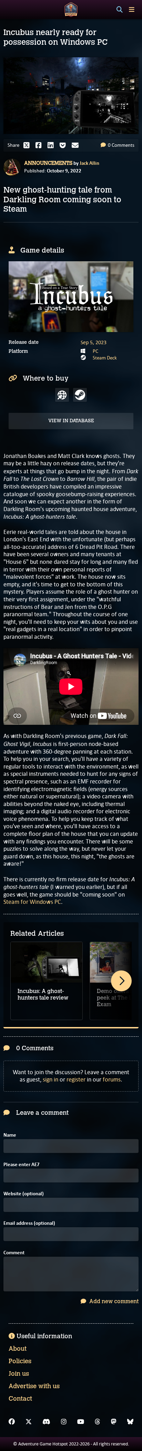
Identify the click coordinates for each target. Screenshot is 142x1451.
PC (95, 351)
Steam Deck (105, 358)
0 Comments (120, 145)
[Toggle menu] (132, 9)
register (76, 1079)
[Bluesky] (130, 1422)
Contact (20, 1398)
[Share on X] (28, 145)
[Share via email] (77, 145)
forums (112, 1079)
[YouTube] (80, 1422)
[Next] (121, 980)
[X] (29, 1422)
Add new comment (113, 1301)
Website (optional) (23, 1193)
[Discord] (46, 1422)
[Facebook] (12, 1422)
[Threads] (97, 1422)
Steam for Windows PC (32, 902)
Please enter (21, 1164)
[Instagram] (64, 1422)
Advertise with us (34, 1386)
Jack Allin (89, 163)
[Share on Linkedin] (52, 145)
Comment (13, 1252)
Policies (20, 1361)
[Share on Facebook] (40, 145)
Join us (19, 1373)
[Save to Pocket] (64, 145)
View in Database (71, 421)
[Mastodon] (113, 1422)
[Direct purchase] (62, 395)
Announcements (48, 163)
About (18, 1348)
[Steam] (80, 395)
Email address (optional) (29, 1223)
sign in (50, 1079)
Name (9, 1135)
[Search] (119, 10)
